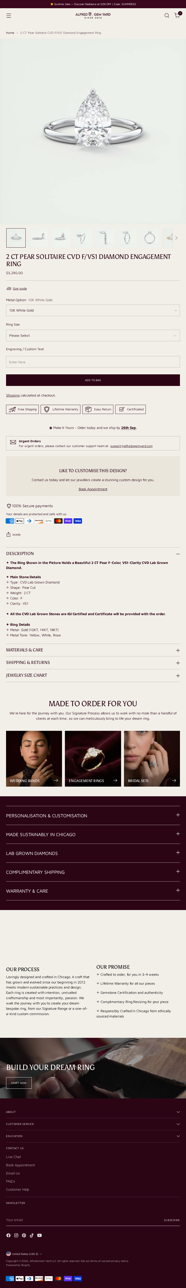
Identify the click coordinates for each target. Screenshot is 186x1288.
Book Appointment (93, 489)
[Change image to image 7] (149, 238)
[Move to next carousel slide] (176, 929)
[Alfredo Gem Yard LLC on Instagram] (17, 1236)
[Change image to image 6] (127, 238)
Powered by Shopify (18, 1265)
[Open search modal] (167, 16)
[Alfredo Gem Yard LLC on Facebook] (9, 1236)
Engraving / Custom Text (25, 349)
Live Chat (13, 1157)
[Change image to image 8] (172, 238)
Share (16, 534)
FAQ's (10, 1181)
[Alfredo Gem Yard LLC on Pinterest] (24, 1236)
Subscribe (172, 1220)
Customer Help (17, 1189)
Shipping (12, 395)
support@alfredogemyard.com (131, 446)
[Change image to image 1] (16, 238)
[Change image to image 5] (105, 238)
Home (10, 33)
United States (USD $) (25, 1253)
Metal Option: (29, 300)
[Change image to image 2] (38, 238)
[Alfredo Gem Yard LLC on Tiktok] (32, 1236)
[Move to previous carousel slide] (165, 929)
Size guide (20, 288)
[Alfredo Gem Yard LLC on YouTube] (40, 1236)
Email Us (13, 1173)
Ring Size (13, 324)
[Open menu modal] (9, 16)
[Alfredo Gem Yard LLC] (93, 16)
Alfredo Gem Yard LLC (43, 1260)
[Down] (176, 238)
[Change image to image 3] (60, 238)
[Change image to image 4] (83, 238)
